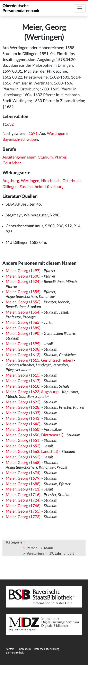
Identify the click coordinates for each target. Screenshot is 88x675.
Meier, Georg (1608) (23, 349)
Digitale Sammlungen (21, 629)
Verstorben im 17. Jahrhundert (50, 553)
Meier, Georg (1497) (23, 271)
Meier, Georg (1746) (23, 506)
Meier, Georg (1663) (23, 457)
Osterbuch (71, 181)
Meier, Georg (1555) (23, 292)
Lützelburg (54, 187)
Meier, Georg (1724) (23, 500)
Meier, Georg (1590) (23, 334)
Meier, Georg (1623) (23, 402)
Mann (48, 548)
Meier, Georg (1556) (23, 302)
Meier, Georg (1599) (23, 344)
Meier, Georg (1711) (23, 489)
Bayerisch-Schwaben (20, 140)
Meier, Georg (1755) (23, 511)
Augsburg (10, 181)
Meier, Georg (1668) (23, 463)
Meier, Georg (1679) (23, 478)
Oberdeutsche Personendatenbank (20, 8)
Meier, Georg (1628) (23, 408)
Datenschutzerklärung (46, 649)
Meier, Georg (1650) (23, 430)
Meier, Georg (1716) (23, 495)
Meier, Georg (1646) (23, 424)
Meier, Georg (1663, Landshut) (32, 452)
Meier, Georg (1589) (23, 328)
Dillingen (10, 187)
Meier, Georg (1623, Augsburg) (32, 392)
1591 (33, 134)
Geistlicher (11, 163)
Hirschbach (51, 181)
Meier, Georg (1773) (23, 517)
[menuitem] (10, 649)
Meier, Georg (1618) (23, 386)
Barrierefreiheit (15, 652)
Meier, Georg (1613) (23, 355)
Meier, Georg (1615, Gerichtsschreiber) (39, 360)
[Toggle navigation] (80, 8)
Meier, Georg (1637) (23, 413)
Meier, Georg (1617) (23, 381)
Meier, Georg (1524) (23, 282)
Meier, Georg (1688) (23, 484)
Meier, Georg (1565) (23, 323)
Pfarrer (60, 157)
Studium (45, 157)
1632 (9, 124)
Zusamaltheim (31, 187)
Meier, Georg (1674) (23, 473)
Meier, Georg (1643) (23, 419)
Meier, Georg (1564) (23, 312)
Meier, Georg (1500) (23, 276)
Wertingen (56, 134)
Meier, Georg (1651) (23, 441)
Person (32, 548)
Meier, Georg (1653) (23, 446)
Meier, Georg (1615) (23, 375)
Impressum (24, 649)
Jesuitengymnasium (19, 157)
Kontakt (10, 649)
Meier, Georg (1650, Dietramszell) (34, 435)
